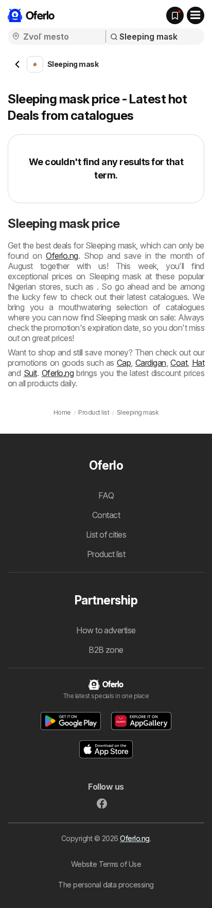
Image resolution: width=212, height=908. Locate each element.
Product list (106, 554)
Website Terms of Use (106, 864)
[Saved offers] (175, 15)
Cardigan (150, 363)
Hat (198, 363)
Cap (124, 363)
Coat (178, 363)
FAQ (106, 495)
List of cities (106, 534)
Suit (30, 373)
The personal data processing (106, 884)
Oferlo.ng (62, 256)
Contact (106, 515)
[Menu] (195, 15)
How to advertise (106, 630)
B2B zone (106, 650)
